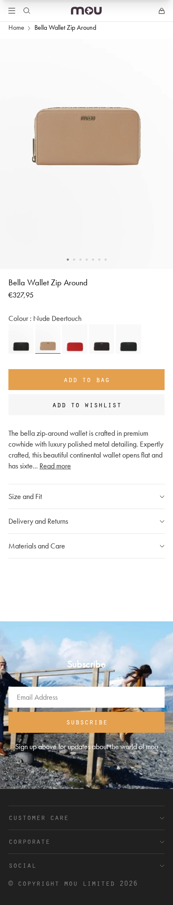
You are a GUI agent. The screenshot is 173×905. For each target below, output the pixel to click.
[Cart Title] (162, 11)
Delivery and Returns (38, 521)
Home (16, 27)
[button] (68, 260)
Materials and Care (36, 546)
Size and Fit (25, 496)
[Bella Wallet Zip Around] (21, 339)
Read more (55, 466)
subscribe (86, 721)
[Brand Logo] (86, 11)
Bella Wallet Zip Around (65, 27)
